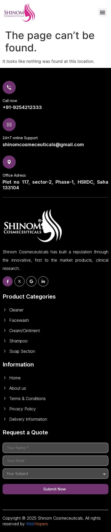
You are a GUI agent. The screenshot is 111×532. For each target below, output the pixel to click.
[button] (102, 12)
